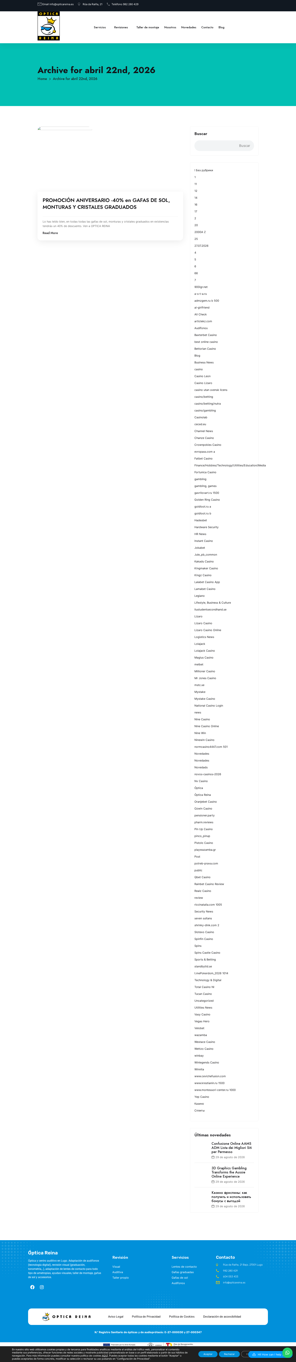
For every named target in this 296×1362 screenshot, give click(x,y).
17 (195, 211)
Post (197, 856)
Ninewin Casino (204, 740)
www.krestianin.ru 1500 (209, 1083)
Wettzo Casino (203, 1048)
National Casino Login (208, 705)
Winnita (199, 1069)
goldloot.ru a (202, 506)
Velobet (199, 1028)
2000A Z (200, 232)
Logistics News (204, 637)
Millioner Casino (204, 671)
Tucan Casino (203, 994)
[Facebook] (32, 1287)
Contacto (207, 27)
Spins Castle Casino (207, 952)
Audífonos (201, 328)
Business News (204, 362)
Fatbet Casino (203, 458)
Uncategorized (204, 1000)
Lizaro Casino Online (207, 630)
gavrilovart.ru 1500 (206, 492)
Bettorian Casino (205, 348)
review (198, 897)
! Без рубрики (203, 170)
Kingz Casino (203, 575)
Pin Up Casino (203, 829)
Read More (50, 233)
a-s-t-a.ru (200, 293)
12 (195, 191)
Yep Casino (201, 1096)
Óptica (198, 788)
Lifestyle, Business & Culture (212, 602)
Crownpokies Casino (207, 444)
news (197, 712)
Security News (203, 911)
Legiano (199, 595)
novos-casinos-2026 (207, 774)
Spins (197, 945)
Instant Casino (203, 541)
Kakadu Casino (204, 561)
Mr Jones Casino (205, 678)
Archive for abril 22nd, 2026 (75, 78)
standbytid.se (203, 966)
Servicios (100, 27)
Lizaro (198, 616)
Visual (116, 1266)
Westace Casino (204, 1042)
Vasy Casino (202, 1014)
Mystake (199, 692)
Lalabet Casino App (207, 582)
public (198, 870)
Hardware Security (206, 527)
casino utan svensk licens (210, 390)
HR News (200, 534)
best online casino (206, 342)
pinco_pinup (202, 836)
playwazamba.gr (205, 849)
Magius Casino (203, 657)
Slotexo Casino (204, 932)
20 (196, 225)
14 (195, 197)
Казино (199, 1103)
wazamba (200, 1035)
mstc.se (199, 685)
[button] (270, 1354)
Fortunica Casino (205, 472)
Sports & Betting (205, 959)
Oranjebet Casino (205, 801)
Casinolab (200, 417)
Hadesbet (200, 520)
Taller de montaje (147, 27)
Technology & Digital (207, 980)
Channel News (203, 431)
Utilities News (203, 1007)
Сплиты (199, 1110)
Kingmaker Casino (206, 568)
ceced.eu (200, 424)
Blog (221, 27)
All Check (200, 314)
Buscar (200, 133)
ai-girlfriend (201, 307)
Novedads (201, 767)
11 (195, 184)
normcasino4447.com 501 (211, 746)
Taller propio (120, 1277)
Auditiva (117, 1272)
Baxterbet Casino (205, 335)
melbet (198, 664)
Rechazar (229, 1354)
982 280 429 (130, 4)
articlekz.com (203, 321)
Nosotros (170, 27)
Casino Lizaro (203, 383)
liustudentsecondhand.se (210, 609)
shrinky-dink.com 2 (206, 925)
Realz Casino (202, 891)
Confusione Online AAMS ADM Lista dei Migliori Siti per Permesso (232, 1148)
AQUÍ (105, 1355)
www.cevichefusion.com (210, 1076)
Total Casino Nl (204, 987)
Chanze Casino (204, 438)
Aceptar (208, 1354)
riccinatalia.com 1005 (208, 904)
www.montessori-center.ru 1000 (215, 1090)
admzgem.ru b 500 (206, 300)
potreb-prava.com (206, 863)
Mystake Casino (204, 698)
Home (43, 78)
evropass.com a (204, 451)
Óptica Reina (202, 794)
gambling (200, 479)
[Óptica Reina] (49, 25)
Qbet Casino (202, 877)
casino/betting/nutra (207, 403)
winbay (199, 1055)
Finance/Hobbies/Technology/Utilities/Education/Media (230, 465)
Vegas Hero (201, 1021)
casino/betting (203, 396)
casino (198, 369)
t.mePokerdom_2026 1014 (211, 973)
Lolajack (199, 643)
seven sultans (203, 918)
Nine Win (200, 733)
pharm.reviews (203, 822)
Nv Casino (201, 781)
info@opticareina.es (62, 4)
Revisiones (121, 27)
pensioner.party (204, 815)
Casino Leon (202, 376)
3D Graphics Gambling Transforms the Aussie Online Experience (229, 1172)
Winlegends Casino (206, 1062)
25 (196, 239)
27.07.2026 (201, 245)
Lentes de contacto (184, 1266)
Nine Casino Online (206, 726)
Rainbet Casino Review (209, 884)
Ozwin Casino (203, 808)
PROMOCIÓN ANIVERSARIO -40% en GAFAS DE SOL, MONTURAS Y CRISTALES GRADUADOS (106, 204)
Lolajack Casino (204, 650)
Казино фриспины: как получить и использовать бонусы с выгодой (231, 1197)
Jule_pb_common (205, 554)
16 (195, 204)
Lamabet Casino (204, 589)
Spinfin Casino (203, 939)
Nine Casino (202, 719)
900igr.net (201, 287)
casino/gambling (205, 410)
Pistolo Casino (203, 843)
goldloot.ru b (202, 513)
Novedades (188, 27)
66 (196, 273)
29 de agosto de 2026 (230, 1157)
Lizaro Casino (203, 623)
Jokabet (199, 547)
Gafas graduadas (183, 1272)
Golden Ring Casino (207, 499)
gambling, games (205, 486)
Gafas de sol (180, 1277)
